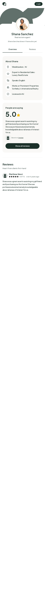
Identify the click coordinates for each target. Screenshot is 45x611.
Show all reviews (22, 146)
